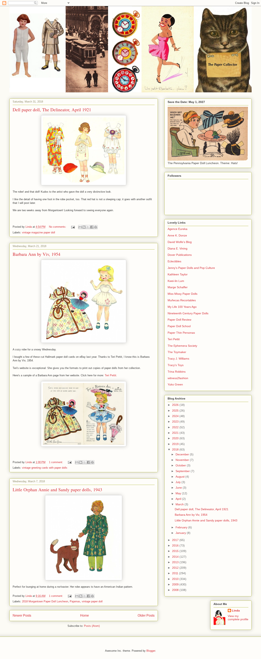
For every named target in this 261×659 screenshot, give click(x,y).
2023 (175, 421)
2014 (175, 556)
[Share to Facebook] (92, 227)
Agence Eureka (177, 229)
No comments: (58, 226)
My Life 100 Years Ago (182, 306)
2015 (175, 551)
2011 (175, 573)
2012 (175, 567)
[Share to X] (88, 227)
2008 (175, 590)
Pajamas (75, 601)
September (183, 471)
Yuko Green (175, 384)
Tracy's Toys (176, 365)
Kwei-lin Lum (176, 281)
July (178, 482)
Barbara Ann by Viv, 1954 (36, 254)
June (179, 487)
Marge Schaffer (178, 287)
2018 (175, 449)
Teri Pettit (174, 339)
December (183, 454)
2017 (175, 540)
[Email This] (80, 227)
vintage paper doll (92, 601)
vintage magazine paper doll (38, 232)
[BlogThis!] (84, 227)
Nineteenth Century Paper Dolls (188, 313)
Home (84, 615)
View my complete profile (238, 617)
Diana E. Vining (177, 248)
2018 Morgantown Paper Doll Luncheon (45, 601)
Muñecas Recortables (182, 300)
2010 (175, 579)
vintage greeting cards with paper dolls (44, 467)
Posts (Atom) (92, 625)
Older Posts (146, 615)
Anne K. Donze (177, 235)
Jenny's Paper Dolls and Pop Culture (191, 267)
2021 (175, 432)
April (179, 498)
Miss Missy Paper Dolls (182, 293)
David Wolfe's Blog (180, 242)
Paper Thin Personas (181, 332)
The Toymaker (177, 352)
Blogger (150, 650)
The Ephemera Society (182, 345)
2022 (175, 427)
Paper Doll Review (179, 319)
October (181, 465)
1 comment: (56, 462)
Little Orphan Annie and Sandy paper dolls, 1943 (57, 489)
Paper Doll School (179, 326)
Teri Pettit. (111, 375)
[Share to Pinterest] (96, 227)
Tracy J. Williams (178, 358)
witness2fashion (178, 378)
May (179, 493)
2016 (175, 545)
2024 (175, 416)
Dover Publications (180, 254)
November (183, 459)
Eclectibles (174, 261)
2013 (175, 562)
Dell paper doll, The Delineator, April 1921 (52, 110)
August (180, 476)
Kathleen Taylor (178, 274)
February (182, 527)
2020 (175, 438)
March (180, 504)
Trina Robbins (177, 371)
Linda (236, 610)
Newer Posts (22, 615)
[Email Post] (73, 226)
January (181, 532)
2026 (175, 404)
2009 (175, 584)
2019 (175, 444)
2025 (175, 410)
